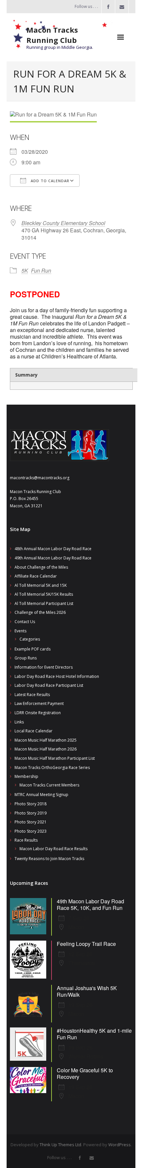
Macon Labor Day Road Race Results (53, 848)
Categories (29, 639)
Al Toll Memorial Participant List (44, 603)
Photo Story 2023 (31, 831)
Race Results (26, 840)
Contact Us (25, 621)
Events (20, 631)
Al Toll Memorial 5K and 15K (41, 585)
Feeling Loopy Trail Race (86, 944)
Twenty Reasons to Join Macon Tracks (49, 858)
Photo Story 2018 (31, 804)
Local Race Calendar (34, 731)
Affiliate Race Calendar (36, 576)
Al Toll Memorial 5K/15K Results (44, 594)
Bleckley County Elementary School (63, 223)
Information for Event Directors (44, 667)
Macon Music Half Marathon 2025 (46, 740)
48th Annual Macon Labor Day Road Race (53, 548)
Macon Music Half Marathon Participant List (55, 758)
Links (19, 722)
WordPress (119, 1145)
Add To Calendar (49, 180)
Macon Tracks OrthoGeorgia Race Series (52, 767)
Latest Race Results (32, 694)
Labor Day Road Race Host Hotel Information (57, 676)
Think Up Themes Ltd (60, 1145)
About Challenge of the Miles (41, 567)
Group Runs (26, 658)
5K (24, 270)
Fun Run (41, 270)
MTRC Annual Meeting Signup (41, 794)
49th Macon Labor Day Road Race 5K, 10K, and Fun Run (90, 904)
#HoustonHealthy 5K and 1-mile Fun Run (94, 1034)
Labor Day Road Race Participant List (49, 685)
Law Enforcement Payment (39, 703)
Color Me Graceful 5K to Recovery (85, 1073)
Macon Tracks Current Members (49, 785)
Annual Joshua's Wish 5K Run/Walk (87, 991)
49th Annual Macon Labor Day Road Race (53, 558)
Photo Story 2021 (31, 822)
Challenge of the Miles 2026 (40, 612)
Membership (26, 776)
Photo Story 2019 (31, 813)
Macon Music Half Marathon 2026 (46, 749)
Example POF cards (33, 649)
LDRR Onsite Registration (38, 713)
